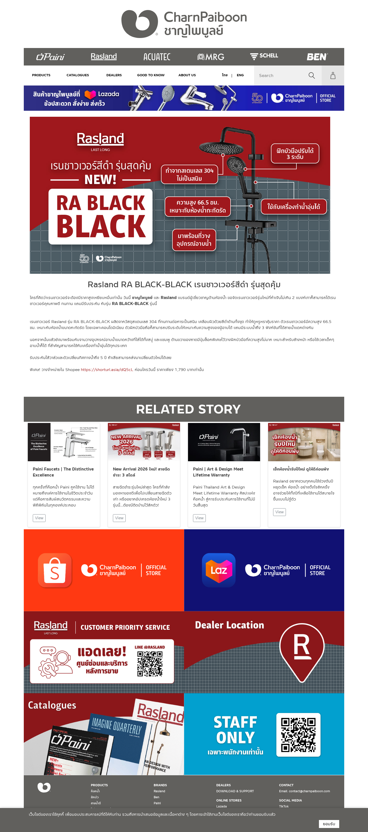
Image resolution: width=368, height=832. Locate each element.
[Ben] (317, 57)
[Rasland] (103, 57)
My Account (333, 76)
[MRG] (210, 57)
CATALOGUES (78, 75)
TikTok (284, 806)
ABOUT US (187, 75)
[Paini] (50, 57)
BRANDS (160, 785)
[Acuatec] (157, 57)
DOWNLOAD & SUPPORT (235, 791)
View (39, 518)
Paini (157, 803)
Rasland (159, 791)
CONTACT (286, 785)
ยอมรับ (329, 824)
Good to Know (150, 75)
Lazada (221, 806)
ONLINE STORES (229, 800)
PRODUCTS (41, 75)
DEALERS (114, 75)
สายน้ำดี (96, 803)
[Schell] (264, 57)
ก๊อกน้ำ (95, 791)
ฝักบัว (95, 797)
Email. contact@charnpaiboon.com (304, 791)
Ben (156, 797)
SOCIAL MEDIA (290, 800)
